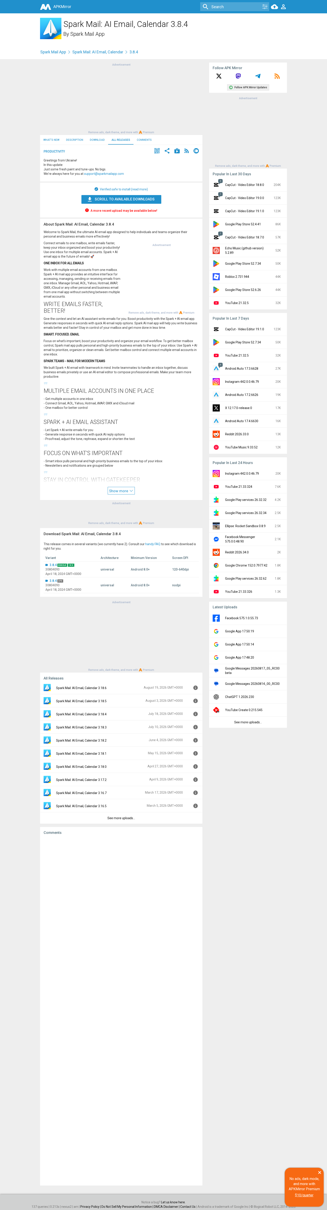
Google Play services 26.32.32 (245, 500)
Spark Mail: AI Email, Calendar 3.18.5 (81, 701)
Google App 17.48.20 (239, 657)
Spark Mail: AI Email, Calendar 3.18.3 (81, 727)
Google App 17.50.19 (239, 631)
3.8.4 (53, 565)
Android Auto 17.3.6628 (241, 368)
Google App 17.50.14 (239, 644)
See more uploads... (121, 818)
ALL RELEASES (120, 139)
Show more (119, 491)
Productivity (54, 151)
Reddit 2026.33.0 (237, 434)
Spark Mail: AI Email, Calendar (97, 52)
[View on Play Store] (177, 151)
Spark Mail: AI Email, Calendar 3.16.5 (81, 806)
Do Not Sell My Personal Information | (127, 1206)
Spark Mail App (87, 34)
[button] (157, 151)
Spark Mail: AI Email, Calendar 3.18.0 (81, 766)
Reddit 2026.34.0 (237, 552)
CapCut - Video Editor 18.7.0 (244, 237)
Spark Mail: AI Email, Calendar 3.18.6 (81, 688)
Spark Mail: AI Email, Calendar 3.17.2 (81, 780)
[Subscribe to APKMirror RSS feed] (277, 77)
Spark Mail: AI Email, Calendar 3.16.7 (81, 793)
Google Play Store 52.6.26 (243, 290)
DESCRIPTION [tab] (74, 139)
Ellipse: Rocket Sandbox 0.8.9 (245, 526)
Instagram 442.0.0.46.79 (242, 381)
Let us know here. (173, 1202)
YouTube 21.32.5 (237, 303)
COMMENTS (144, 139)
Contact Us (188, 1206)
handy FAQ (152, 544)
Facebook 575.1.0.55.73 (241, 618)
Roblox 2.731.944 (237, 276)
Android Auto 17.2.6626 (241, 395)
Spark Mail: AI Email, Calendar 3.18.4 (81, 714)
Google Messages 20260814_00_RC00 (252, 684)
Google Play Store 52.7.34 (243, 263)
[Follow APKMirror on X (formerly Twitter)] (219, 77)
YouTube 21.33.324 (238, 486)
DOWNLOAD (97, 139)
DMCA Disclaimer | (167, 1206)
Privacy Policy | (90, 1206)
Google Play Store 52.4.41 (243, 224)
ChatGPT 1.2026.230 (239, 697)
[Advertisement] (121, 98)
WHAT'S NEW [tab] (51, 139)
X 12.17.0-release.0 (238, 408)
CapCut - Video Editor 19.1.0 (244, 211)
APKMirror (62, 6)
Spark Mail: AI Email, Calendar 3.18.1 (81, 753)
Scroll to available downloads (125, 199)
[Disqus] (121, 1010)
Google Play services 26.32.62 (245, 578)
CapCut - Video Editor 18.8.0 (244, 185)
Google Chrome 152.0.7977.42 (246, 565)
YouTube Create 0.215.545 (243, 710)
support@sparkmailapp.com (104, 173)
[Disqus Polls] (121, 894)
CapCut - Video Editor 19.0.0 (244, 198)
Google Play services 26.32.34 (245, 513)
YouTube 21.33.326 (238, 591)
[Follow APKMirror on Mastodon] (238, 77)
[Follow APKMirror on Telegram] (257, 77)
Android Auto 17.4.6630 (241, 421)
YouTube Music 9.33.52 (241, 447)
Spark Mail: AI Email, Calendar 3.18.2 (81, 740)
